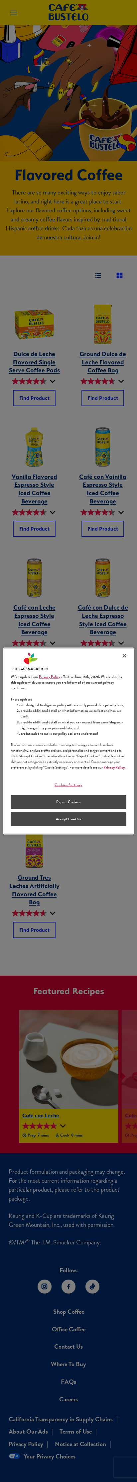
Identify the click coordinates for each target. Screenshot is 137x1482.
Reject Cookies (68, 802)
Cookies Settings (68, 785)
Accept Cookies (68, 819)
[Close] (124, 655)
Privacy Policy (49, 677)
